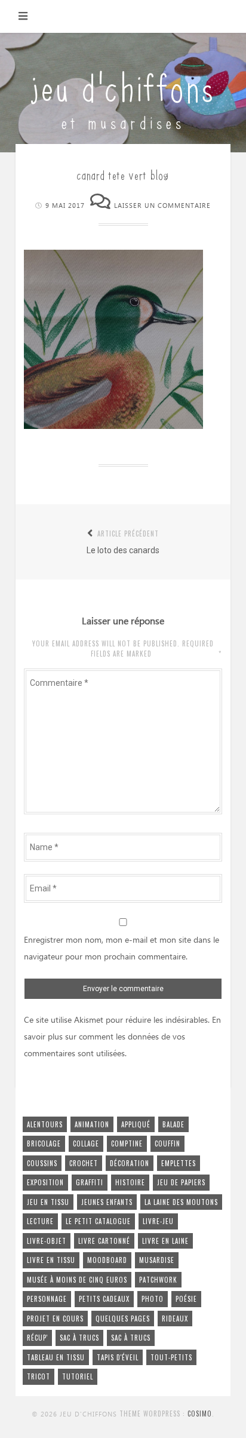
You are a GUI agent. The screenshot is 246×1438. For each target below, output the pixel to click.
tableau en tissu (56, 1357)
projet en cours (55, 1318)
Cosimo (199, 1413)
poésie (186, 1299)
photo (153, 1299)
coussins (42, 1163)
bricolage (44, 1143)
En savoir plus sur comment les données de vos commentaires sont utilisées (122, 1037)
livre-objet (46, 1241)
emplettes (178, 1163)
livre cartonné (104, 1241)
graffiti (89, 1182)
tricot (38, 1376)
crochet (83, 1163)
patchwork (158, 1279)
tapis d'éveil (118, 1357)
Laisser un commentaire (162, 206)
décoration (129, 1163)
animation (92, 1124)
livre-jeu (158, 1221)
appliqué (135, 1124)
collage (86, 1143)
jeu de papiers (181, 1182)
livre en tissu (51, 1260)
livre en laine (165, 1241)
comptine (127, 1143)
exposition (45, 1182)
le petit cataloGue (98, 1221)
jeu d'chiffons (123, 85)
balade (173, 1124)
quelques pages (123, 1318)
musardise (156, 1260)
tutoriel (77, 1376)
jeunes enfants (107, 1202)
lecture (40, 1221)
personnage (47, 1299)
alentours (45, 1124)
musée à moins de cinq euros (77, 1279)
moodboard (107, 1260)
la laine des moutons (181, 1202)
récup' (37, 1337)
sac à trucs (79, 1337)
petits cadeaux (104, 1299)
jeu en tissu (48, 1202)
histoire (130, 1182)
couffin (167, 1143)
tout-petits (171, 1357)
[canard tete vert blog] (113, 426)
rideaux (175, 1318)
